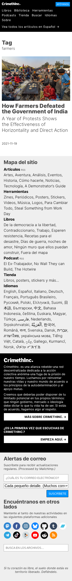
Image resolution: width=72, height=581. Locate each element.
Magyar (59, 313)
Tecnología (13, 186)
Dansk (49, 330)
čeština (29, 313)
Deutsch (56, 291)
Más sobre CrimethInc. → (45, 417)
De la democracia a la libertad (29, 225)
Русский (11, 302)
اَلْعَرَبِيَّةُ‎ (36, 324)
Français (11, 297)
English (10, 291)
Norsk (9, 347)
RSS (23, 169)
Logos (37, 202)
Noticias (52, 180)
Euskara (44, 313)
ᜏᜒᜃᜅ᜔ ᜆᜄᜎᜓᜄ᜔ (28, 347)
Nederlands (41, 319)
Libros (6, 10)
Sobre (6, 20)
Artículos (12, 169)
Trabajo (43, 230)
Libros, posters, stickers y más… (31, 280)
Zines (8, 197)
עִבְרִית (62, 330)
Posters (42, 197)
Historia (10, 180)
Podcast (11, 258)
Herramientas (42, 10)
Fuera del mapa (34, 252)
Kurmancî (57, 341)
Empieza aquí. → (53, 439)
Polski (25, 302)
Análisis (39, 175)
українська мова (35, 336)
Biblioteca (22, 10)
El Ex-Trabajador (18, 263)
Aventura (22, 175)
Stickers (58, 197)
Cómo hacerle (31, 180)
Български (22, 308)
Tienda (24, 15)
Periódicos (24, 197)
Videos (10, 202)
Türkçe (10, 319)
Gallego (40, 341)
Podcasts (9, 15)
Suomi (56, 302)
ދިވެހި (29, 341)
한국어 (49, 324)
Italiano (40, 291)
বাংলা (23, 330)
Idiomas (51, 15)
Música (24, 202)
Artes (8, 175)
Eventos (55, 175)
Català (18, 341)
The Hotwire (25, 269)
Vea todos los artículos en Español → (30, 26)
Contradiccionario (19, 230)
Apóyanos (63, 4)
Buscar (37, 15)
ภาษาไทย (11, 336)
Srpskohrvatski (16, 324)
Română (11, 330)
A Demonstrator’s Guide (45, 186)
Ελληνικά (41, 302)
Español (25, 291)
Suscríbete (57, 493)
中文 (37, 308)
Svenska (35, 330)
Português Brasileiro (38, 297)
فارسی (23, 319)
